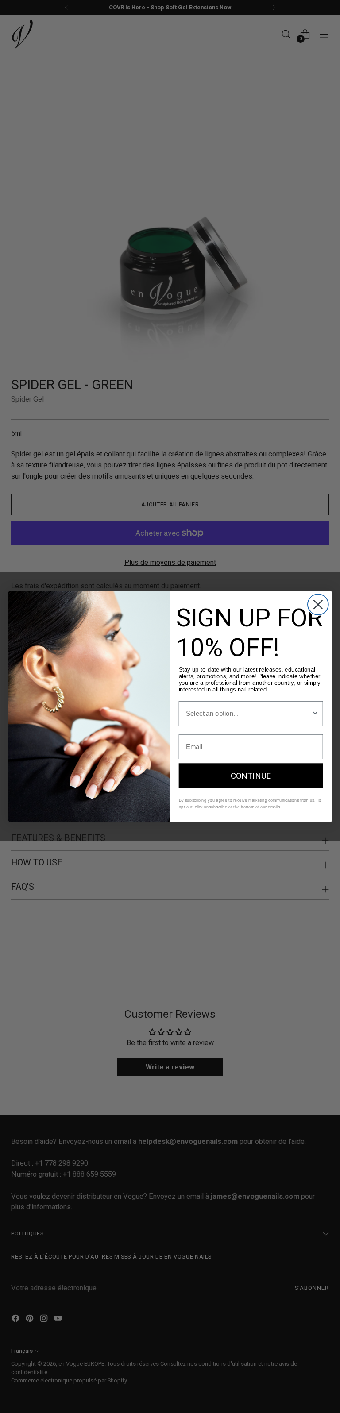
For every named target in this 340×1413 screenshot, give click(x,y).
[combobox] (248, 714)
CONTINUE (251, 775)
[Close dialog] (318, 604)
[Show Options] (315, 714)
